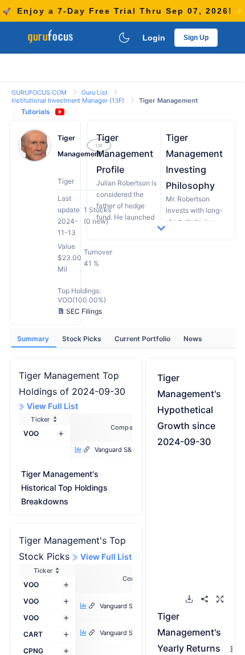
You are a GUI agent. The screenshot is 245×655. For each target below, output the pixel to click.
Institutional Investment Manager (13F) (68, 100)
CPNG (33, 650)
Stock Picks (82, 338)
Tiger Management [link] (168, 100)
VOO (31, 433)
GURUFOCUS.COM (39, 92)
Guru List (95, 92)
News (192, 338)
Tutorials (35, 111)
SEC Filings (84, 311)
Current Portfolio (143, 338)
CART (33, 634)
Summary (34, 338)
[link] (39, 91)
